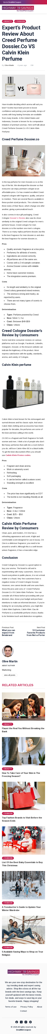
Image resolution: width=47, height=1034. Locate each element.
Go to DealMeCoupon (12, 2)
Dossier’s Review (17, 218)
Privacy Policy (26, 1007)
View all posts (9, 675)
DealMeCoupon (23, 1030)
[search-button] (43, 9)
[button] (38, 9)
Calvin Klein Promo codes (18, 455)
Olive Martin (9, 65)
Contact (23, 1011)
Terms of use (10, 1007)
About (39, 1007)
